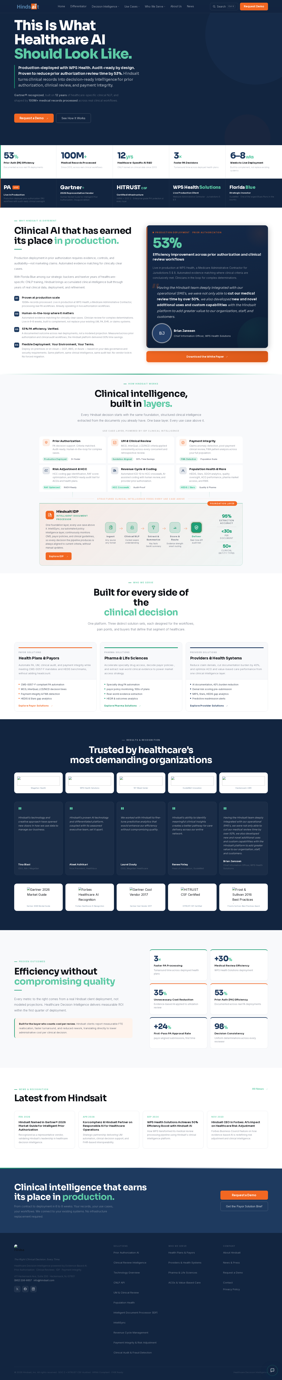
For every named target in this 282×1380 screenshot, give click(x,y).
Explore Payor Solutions (36, 705)
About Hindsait (232, 1252)
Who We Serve (155, 6)
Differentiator (78, 6)
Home (61, 6)
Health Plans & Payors (181, 1252)
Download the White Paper (207, 357)
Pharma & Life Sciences (182, 1272)
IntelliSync (120, 1322)
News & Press (231, 1262)
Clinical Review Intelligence (130, 1262)
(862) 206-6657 (23, 1280)
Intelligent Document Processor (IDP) (135, 1312)
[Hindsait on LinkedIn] (33, 1289)
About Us (176, 6)
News (190, 6)
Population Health (124, 1302)
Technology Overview (127, 1272)
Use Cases (132, 6)
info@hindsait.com (44, 1280)
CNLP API (119, 1282)
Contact (228, 1282)
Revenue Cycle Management (131, 1332)
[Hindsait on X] (17, 1289)
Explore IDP (59, 556)
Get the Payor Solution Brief (244, 1206)
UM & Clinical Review (126, 1292)
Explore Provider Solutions (209, 705)
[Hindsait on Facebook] (25, 1289)
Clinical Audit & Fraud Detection (133, 1352)
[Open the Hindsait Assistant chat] (272, 1370)
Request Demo (254, 6)
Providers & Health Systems (184, 1262)
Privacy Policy (231, 1289)
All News (260, 1089)
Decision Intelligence (105, 6)
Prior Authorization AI (126, 1252)
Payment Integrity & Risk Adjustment (135, 1342)
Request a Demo (34, 118)
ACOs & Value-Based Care (184, 1282)
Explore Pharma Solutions (122, 705)
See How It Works (73, 118)
